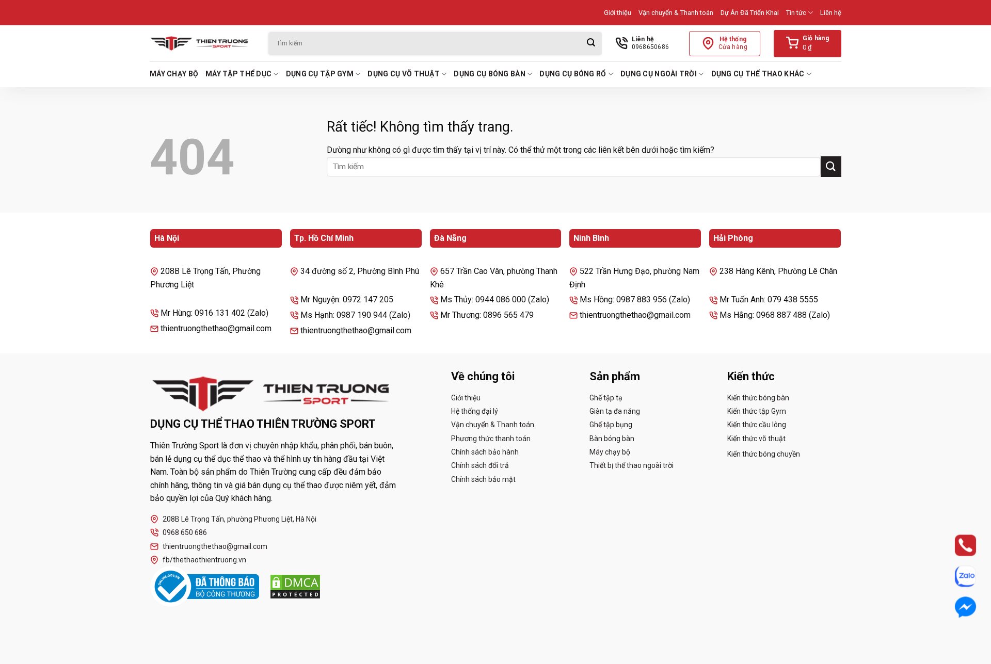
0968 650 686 (185, 532)
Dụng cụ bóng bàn (489, 74)
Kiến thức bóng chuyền (763, 454)
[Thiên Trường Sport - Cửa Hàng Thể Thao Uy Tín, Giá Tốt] (201, 43)
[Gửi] (591, 43)
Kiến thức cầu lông (756, 424)
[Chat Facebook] (956, 607)
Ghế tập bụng (610, 424)
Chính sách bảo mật (483, 479)
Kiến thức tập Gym (756, 411)
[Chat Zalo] (956, 576)
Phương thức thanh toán (491, 438)
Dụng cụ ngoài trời (658, 74)
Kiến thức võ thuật (756, 438)
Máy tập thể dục (238, 74)
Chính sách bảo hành (485, 452)
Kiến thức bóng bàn (758, 398)
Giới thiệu (617, 13)
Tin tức (796, 13)
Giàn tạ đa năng (614, 411)
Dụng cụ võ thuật (403, 74)
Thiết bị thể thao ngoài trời (631, 465)
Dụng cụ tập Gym (320, 74)
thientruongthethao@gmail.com (215, 546)
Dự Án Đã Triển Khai (750, 13)
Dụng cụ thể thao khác (758, 74)
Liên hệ (830, 13)
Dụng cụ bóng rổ (572, 74)
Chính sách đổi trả (480, 465)
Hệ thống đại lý (474, 411)
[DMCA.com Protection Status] (295, 587)
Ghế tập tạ (605, 398)
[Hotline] (956, 545)
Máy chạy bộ (174, 74)
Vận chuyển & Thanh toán (675, 13)
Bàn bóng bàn (611, 438)
